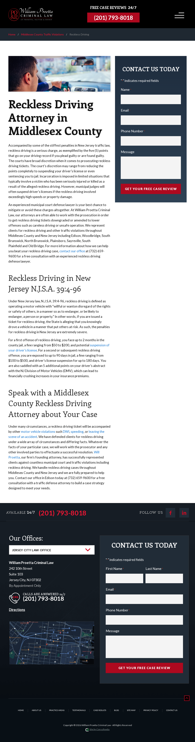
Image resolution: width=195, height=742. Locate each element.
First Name (115, 568)
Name (126, 89)
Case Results (100, 710)
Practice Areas (56, 710)
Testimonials (79, 710)
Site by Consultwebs (100, 729)
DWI (66, 432)
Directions (17, 610)
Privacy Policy (150, 710)
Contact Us (171, 710)
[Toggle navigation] (179, 14)
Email (125, 110)
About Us (36, 710)
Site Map (131, 710)
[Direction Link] (52, 624)
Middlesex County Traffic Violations (42, 34)
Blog (116, 710)
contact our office (72, 251)
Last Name (154, 568)
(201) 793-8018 (63, 513)
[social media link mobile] (170, 513)
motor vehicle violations (38, 432)
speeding (77, 432)
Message (127, 152)
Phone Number (133, 131)
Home (11, 34)
